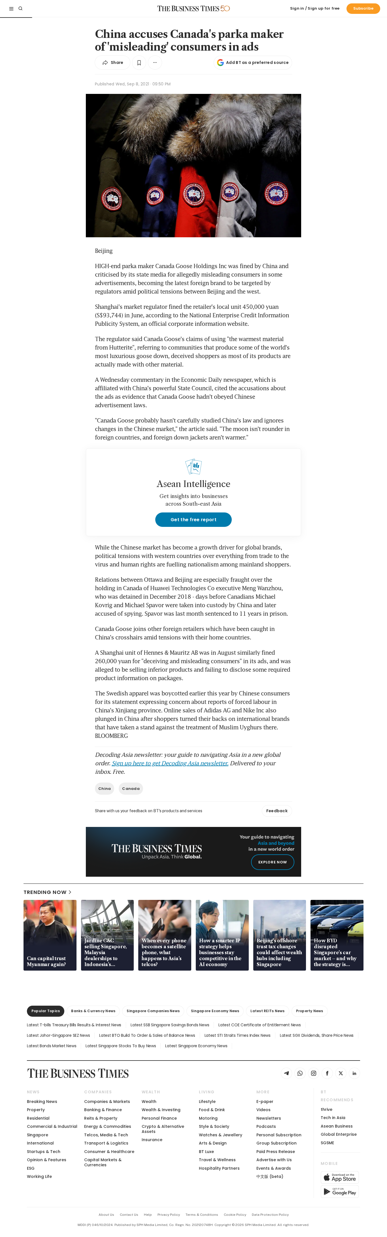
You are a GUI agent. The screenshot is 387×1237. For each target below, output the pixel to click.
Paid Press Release (275, 1151)
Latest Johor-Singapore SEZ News (58, 1035)
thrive (326, 1109)
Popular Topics (45, 1010)
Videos (263, 1110)
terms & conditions (202, 1215)
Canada (131, 788)
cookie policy (235, 1215)
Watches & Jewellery (220, 1135)
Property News (309, 1010)
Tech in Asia (333, 1117)
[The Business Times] (188, 8)
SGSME (327, 1143)
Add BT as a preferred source (257, 62)
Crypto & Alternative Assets (163, 1129)
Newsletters (268, 1118)
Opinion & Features (46, 1160)
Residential (38, 1118)
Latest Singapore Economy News (196, 1046)
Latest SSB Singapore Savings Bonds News (170, 1025)
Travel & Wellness (217, 1160)
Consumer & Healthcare (109, 1151)
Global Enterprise (339, 1134)
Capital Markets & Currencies (103, 1162)
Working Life (39, 1176)
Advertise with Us (274, 1160)
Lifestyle (207, 1101)
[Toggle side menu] (11, 8)
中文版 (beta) (269, 1176)
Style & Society (214, 1126)
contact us (129, 1215)
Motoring (208, 1118)
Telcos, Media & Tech (106, 1135)
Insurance (152, 1140)
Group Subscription (276, 1143)
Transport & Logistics (106, 1143)
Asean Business (337, 1126)
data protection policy (270, 1215)
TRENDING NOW (45, 892)
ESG (31, 1168)
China (104, 788)
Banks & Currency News (93, 1010)
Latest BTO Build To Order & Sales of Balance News (147, 1035)
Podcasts (266, 1126)
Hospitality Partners (219, 1168)
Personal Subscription (278, 1135)
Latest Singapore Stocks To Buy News (121, 1046)
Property (36, 1110)
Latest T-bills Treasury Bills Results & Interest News (74, 1025)
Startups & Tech (43, 1151)
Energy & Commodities (107, 1126)
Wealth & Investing (161, 1110)
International (40, 1143)
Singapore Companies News (153, 1010)
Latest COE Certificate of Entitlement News (259, 1025)
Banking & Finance (103, 1110)
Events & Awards (273, 1168)
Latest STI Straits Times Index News (238, 1035)
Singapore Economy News (215, 1010)
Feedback (277, 811)
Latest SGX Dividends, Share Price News (317, 1035)
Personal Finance (159, 1118)
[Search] (20, 8)
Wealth (149, 1101)
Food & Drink (212, 1110)
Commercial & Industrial (52, 1126)
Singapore (37, 1135)
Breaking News (42, 1101)
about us (106, 1215)
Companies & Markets (107, 1101)
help (148, 1215)
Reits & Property (100, 1118)
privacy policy (169, 1215)
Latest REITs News (267, 1010)
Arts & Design (213, 1143)
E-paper (264, 1101)
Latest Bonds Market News (51, 1046)
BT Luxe (206, 1151)
